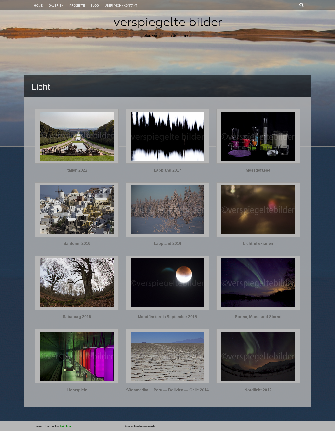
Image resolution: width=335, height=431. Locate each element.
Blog (95, 5)
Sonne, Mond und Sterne (258, 317)
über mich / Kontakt (121, 5)
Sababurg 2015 (77, 317)
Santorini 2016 (77, 243)
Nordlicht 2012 (258, 390)
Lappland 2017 (167, 170)
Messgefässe (258, 170)
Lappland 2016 (167, 243)
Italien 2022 (76, 170)
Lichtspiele (77, 390)
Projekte (77, 5)
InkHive (65, 426)
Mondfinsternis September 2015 (167, 317)
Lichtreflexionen (258, 243)
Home (38, 5)
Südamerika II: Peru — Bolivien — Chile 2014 (167, 390)
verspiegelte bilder (167, 22)
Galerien (56, 5)
